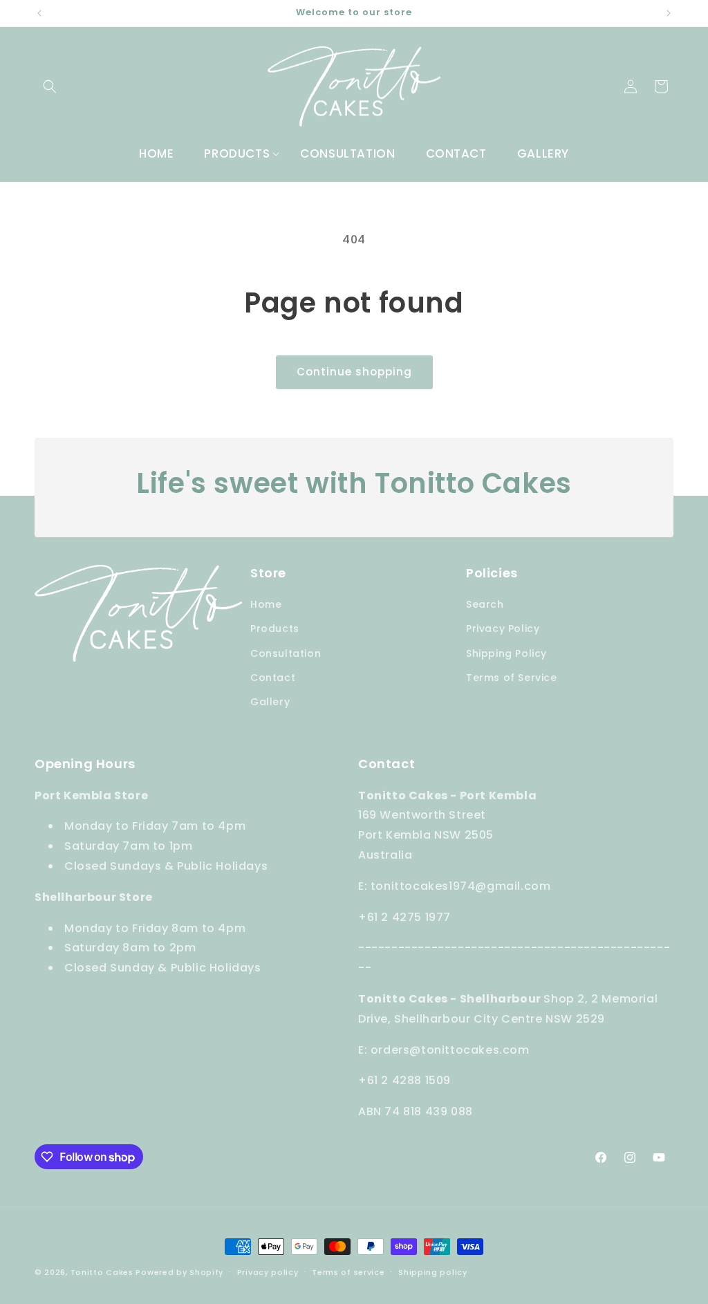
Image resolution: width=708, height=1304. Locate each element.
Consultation (285, 653)
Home (265, 604)
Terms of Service (511, 677)
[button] (50, 86)
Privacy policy (268, 1272)
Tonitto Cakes (102, 1272)
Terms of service (348, 1272)
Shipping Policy (506, 653)
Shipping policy (432, 1272)
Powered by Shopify (179, 1272)
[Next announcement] (668, 13)
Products (274, 628)
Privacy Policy (502, 628)
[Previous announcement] (39, 13)
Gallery (270, 702)
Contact (272, 677)
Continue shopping (354, 371)
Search (485, 604)
